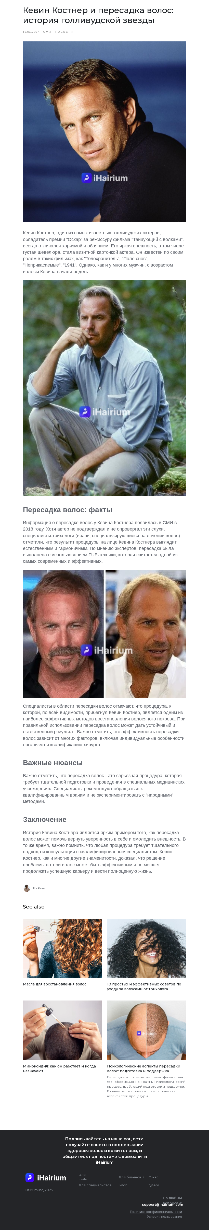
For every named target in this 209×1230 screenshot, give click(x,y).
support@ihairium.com (162, 1204)
